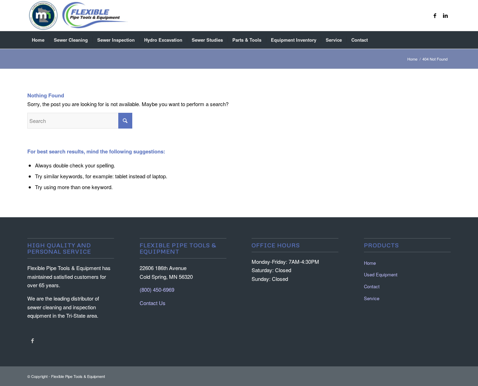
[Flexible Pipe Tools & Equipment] (78, 15)
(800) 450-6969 (157, 289)
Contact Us (153, 302)
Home (370, 263)
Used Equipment (381, 274)
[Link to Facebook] (435, 15)
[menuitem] (38, 40)
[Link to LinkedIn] (445, 15)
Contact (372, 286)
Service (371, 298)
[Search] (446, 40)
